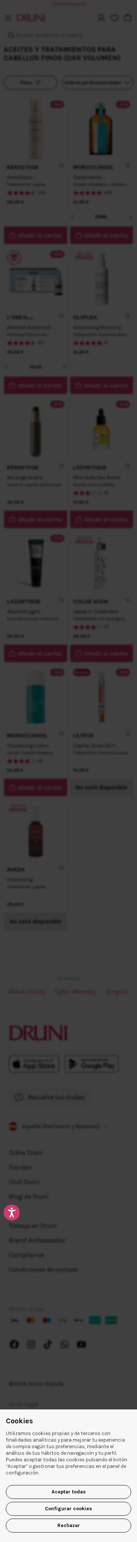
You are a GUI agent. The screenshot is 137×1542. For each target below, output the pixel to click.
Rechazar (68, 1525)
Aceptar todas (69, 1492)
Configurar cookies (68, 1508)
